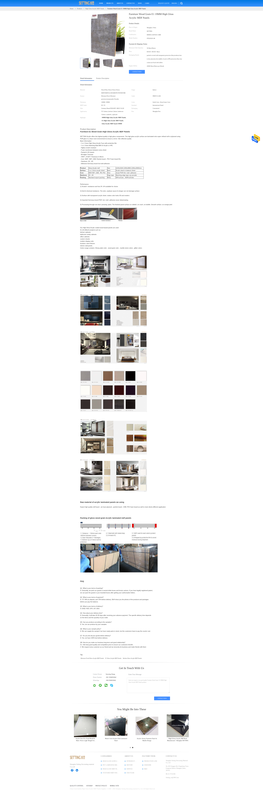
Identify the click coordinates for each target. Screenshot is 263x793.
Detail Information (86, 78)
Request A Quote (163, 3)
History (130, 765)
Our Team (130, 773)
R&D (145, 769)
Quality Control (76, 786)
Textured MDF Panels (111, 773)
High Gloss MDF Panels (111, 769)
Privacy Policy (101, 786)
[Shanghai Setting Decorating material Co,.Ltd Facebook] (73, 770)
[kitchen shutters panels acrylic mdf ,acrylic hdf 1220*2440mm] (147, 725)
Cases (147, 3)
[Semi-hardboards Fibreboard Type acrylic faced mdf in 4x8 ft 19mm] (85, 725)
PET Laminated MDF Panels (111, 765)
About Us (120, 3)
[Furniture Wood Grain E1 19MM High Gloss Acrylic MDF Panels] (85, 63)
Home (101, 3)
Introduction (132, 761)
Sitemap (89, 786)
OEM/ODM (147, 765)
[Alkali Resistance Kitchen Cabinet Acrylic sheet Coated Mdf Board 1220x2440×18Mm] (116, 725)
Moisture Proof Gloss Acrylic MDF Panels (92, 658)
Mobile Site (114, 786)
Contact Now (136, 72)
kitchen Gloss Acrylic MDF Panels (132, 658)
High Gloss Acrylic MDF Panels (111, 761)
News (140, 3)
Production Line (150, 761)
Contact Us (130, 3)
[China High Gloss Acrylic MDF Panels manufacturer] (86, 3)
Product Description (102, 78)
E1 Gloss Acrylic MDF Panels (113, 658)
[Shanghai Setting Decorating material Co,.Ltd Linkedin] (78, 770)
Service (130, 769)
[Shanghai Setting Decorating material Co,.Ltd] (96, 686)
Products (109, 3)
